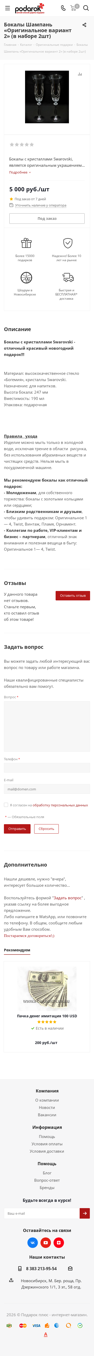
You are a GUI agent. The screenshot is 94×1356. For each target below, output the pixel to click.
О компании (47, 1100)
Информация (47, 1127)
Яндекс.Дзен (59, 1242)
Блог (47, 1172)
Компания (47, 1091)
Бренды (47, 1187)
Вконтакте (32, 1242)
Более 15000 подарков (24, 258)
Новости (47, 1107)
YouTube (45, 1242)
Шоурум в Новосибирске (25, 292)
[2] (17, 145)
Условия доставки (47, 1151)
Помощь (47, 1136)
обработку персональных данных (60, 805)
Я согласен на (49, 805)
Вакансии (47, 1114)
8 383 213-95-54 (41, 1268)
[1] (12, 145)
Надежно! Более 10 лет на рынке (66, 258)
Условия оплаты (47, 1143)
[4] (27, 145)
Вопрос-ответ (47, 1180)
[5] (32, 145)
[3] (22, 145)
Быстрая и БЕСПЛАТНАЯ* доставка (66, 294)
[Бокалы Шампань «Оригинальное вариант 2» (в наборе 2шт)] (47, 97)
